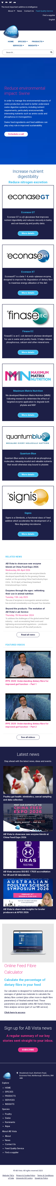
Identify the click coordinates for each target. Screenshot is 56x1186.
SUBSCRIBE (28, 1049)
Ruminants (10, 1122)
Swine (8, 1118)
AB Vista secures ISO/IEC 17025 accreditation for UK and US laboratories (26, 873)
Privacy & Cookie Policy (25, 1175)
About (8, 1136)
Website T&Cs (8, 1175)
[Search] (51, 52)
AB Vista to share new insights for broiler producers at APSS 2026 (24, 911)
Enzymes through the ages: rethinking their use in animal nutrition (25, 592)
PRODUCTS (10, 1096)
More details (28, 233)
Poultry (8, 1114)
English (52, 19)
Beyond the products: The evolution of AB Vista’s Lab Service (25, 610)
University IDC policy (24, 1178)
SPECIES (9, 1091)
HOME (8, 1087)
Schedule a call (16, 134)
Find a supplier (12, 1152)
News (7, 1140)
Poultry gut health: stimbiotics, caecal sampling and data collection (27, 798)
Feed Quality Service (14, 1148)
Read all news (28, 634)
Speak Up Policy (41, 1178)
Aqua (7, 1126)
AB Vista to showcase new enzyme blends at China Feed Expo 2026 (23, 565)
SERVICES (10, 1100)
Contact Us (10, 1144)
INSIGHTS (9, 1104)
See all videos (28, 737)
